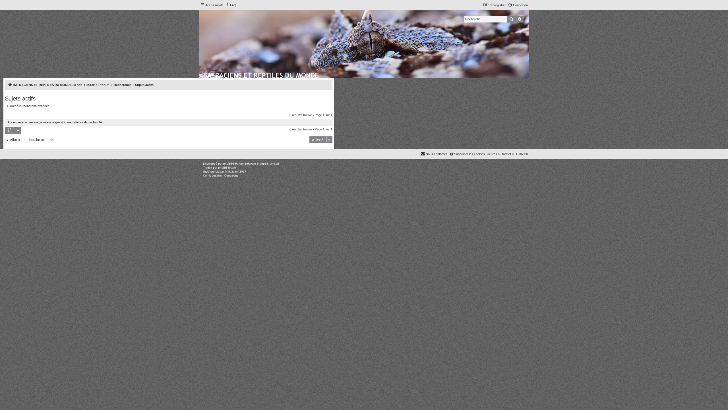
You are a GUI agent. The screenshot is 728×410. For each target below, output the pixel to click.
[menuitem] (230, 5)
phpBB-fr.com (227, 167)
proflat (214, 171)
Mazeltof (233, 171)
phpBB (227, 163)
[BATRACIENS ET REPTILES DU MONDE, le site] (261, 74)
